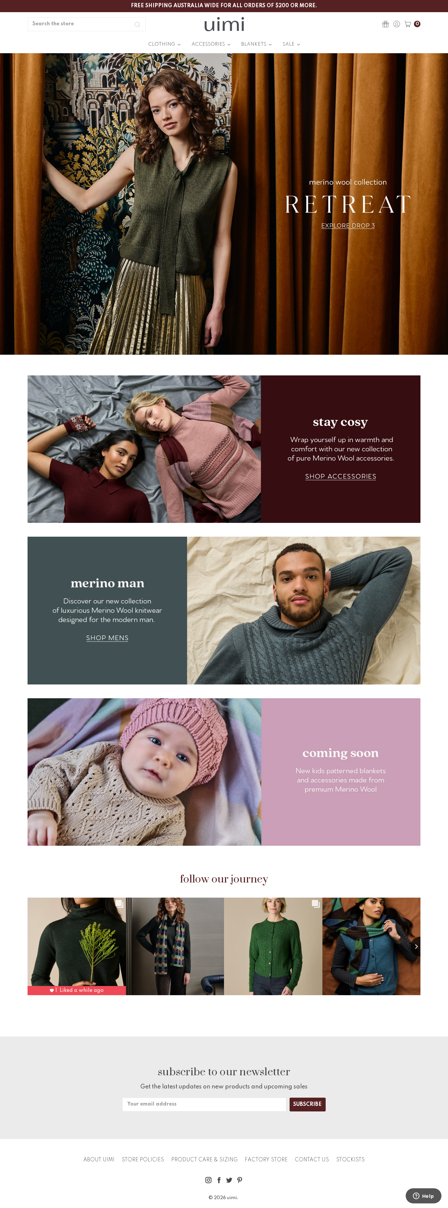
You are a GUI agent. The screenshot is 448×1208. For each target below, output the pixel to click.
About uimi (98, 1160)
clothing (162, 44)
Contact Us (312, 1160)
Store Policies (143, 1160)
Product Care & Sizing (204, 1160)
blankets (254, 44)
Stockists (350, 1160)
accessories (209, 44)
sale (289, 44)
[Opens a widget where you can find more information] (423, 1196)
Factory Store (266, 1160)
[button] (224, 204)
